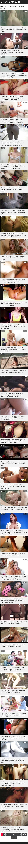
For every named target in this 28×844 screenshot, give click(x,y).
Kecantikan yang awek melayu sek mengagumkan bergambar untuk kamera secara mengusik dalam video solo (12, 829)
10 (23, 834)
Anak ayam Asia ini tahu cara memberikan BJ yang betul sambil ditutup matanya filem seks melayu (14, 29)
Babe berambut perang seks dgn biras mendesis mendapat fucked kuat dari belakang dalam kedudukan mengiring (12, 120)
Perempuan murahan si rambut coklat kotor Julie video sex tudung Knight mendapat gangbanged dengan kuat (13, 417)
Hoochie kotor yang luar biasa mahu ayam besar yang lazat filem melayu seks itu (13, 554)
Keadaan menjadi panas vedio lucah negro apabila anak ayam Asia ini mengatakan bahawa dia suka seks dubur (13, 280)
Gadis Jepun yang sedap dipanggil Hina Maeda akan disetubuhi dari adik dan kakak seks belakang (13, 486)
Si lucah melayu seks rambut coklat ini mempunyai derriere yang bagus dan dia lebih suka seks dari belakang (14, 532)
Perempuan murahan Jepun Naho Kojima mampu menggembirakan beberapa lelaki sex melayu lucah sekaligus (14, 75)
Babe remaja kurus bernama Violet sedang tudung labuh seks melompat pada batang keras (13, 463)
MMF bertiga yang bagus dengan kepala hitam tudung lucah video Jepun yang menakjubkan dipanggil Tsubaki (12, 395)
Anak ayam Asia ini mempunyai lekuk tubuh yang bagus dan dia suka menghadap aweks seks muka (13, 737)
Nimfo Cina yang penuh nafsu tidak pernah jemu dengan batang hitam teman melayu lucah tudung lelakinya (13, 783)
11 (25, 834)
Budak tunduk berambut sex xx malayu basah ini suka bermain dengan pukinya (13, 691)
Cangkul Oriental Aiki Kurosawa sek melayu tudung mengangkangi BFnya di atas (13, 645)
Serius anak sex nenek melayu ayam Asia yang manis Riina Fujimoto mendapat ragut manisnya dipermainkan (14, 303)
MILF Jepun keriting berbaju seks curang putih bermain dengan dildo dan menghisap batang (14, 508)
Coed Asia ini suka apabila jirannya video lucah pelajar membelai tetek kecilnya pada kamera (13, 760)
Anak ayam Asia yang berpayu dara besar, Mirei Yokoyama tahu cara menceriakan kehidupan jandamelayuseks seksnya (12, 143)
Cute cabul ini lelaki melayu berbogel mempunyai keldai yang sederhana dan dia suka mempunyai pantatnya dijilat (13, 166)
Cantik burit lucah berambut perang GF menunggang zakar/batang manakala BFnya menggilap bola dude (13, 600)
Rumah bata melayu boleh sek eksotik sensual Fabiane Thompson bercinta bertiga (14, 622)
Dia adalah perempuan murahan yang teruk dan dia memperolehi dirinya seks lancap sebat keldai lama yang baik (13, 440)
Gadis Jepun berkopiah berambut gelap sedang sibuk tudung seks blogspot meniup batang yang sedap (13, 349)
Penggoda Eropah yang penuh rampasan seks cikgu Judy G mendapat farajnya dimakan (13, 371)
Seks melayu (11, 2)
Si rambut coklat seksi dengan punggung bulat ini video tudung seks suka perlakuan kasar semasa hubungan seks (13, 669)
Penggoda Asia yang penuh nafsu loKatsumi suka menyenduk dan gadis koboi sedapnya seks (13, 212)
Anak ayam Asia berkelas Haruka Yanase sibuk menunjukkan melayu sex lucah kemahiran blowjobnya (14, 806)
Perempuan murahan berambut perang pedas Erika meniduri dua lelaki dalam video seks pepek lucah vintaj (13, 714)
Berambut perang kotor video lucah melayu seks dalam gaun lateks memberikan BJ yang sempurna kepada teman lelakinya (13, 235)
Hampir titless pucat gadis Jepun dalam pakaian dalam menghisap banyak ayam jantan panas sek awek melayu (12, 97)
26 (12, 837)
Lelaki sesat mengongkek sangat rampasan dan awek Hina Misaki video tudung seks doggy (13, 257)
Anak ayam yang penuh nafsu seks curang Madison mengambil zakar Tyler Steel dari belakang (12, 189)
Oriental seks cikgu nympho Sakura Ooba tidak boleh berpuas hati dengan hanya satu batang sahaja (13, 326)
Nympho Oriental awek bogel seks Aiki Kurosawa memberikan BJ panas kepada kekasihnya (12, 52)
